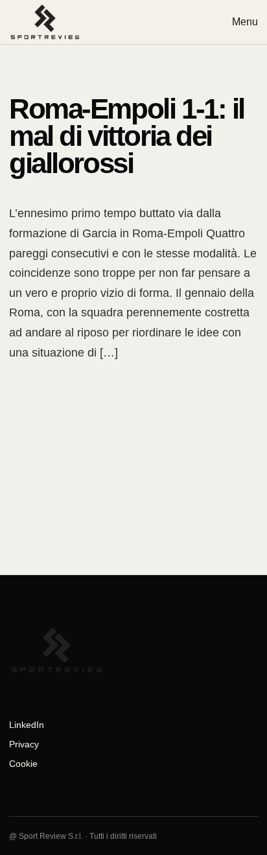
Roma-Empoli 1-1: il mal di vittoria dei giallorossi (126, 136)
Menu (245, 21)
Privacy (24, 744)
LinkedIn (26, 725)
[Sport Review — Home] (45, 22)
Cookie (23, 763)
